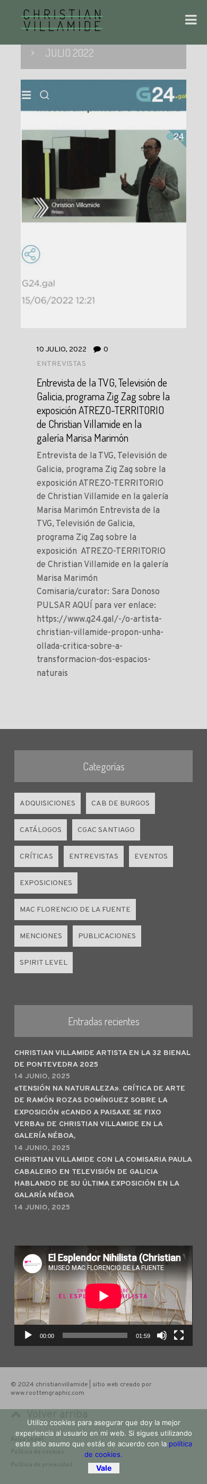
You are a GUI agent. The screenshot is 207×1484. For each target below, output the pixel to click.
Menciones (41, 936)
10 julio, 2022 (62, 349)
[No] (193, 1447)
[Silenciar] (162, 1335)
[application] (103, 1296)
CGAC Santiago (106, 830)
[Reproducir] (28, 1335)
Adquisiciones (47, 803)
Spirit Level (43, 962)
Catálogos (41, 830)
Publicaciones (107, 936)
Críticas (36, 856)
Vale (103, 1467)
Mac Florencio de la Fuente (75, 909)
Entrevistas (61, 363)
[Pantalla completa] (179, 1335)
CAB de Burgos (120, 803)
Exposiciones (46, 883)
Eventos (151, 856)
